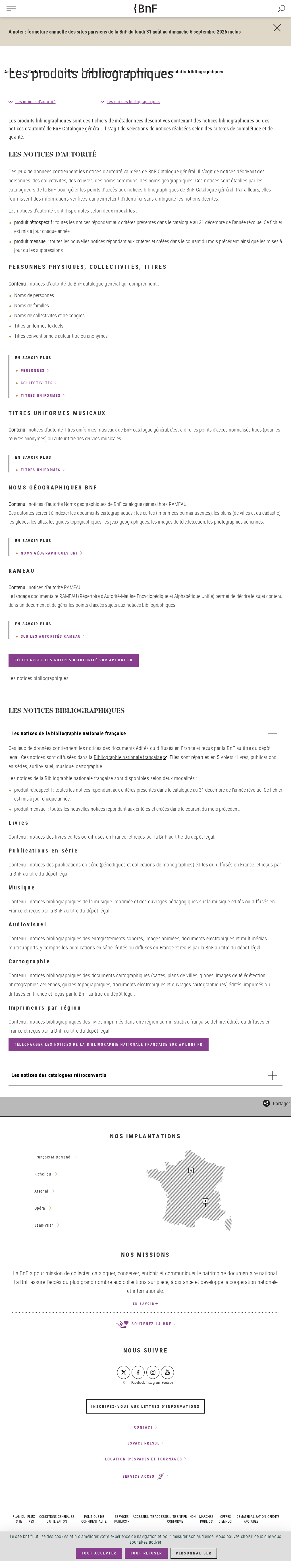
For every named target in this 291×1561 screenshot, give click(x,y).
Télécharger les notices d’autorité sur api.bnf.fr (73, 660)
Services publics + (121, 1519)
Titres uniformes (41, 395)
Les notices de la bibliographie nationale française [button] (68, 733)
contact (143, 1427)
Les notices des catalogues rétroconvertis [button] (59, 1075)
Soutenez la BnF (150, 1323)
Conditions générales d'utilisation (56, 1519)
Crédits (273, 1516)
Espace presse (144, 1443)
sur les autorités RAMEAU (51, 636)
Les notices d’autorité (35, 101)
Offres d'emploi (225, 1519)
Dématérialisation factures (251, 1519)
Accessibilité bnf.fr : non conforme (175, 1519)
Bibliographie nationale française (128, 757)
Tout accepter (99, 1553)
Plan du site (19, 1519)
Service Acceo (139, 1476)
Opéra (39, 1208)
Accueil (12, 71)
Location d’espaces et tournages (143, 1459)
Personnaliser (194, 1553)
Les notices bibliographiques (133, 101)
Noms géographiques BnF (49, 553)
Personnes (33, 370)
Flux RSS (31, 1519)
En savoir (144, 1303)
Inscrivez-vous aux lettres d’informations (145, 1406)
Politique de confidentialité (94, 1519)
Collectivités (37, 382)
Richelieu (42, 1174)
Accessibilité (143, 1516)
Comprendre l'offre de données (119, 71)
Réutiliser (68, 71)
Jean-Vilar (43, 1225)
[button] (276, 1102)
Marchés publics (206, 1519)
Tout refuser (146, 1553)
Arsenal (41, 1191)
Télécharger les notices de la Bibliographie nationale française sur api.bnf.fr (108, 1044)
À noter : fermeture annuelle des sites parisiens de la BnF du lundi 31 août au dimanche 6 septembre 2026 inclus (125, 31)
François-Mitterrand (52, 1157)
